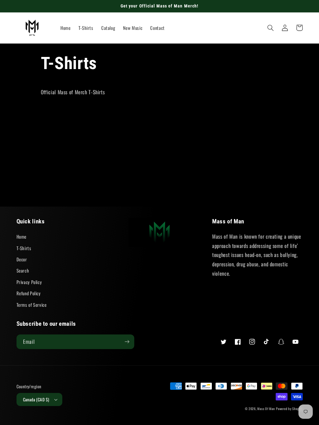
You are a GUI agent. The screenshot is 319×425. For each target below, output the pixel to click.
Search (23, 270)
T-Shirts (24, 248)
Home (22, 236)
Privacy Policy (29, 281)
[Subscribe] (127, 341)
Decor (22, 259)
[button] (271, 28)
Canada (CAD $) (36, 399)
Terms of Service (32, 304)
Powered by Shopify (289, 408)
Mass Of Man (266, 408)
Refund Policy (29, 293)
